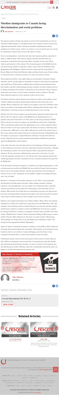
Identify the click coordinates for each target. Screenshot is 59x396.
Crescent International (15, 339)
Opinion (31, 380)
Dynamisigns (37, 392)
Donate (45, 375)
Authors (31, 375)
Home (12, 375)
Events (29, 385)
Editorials (24, 380)
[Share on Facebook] (53, 36)
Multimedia (36, 385)
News (25, 375)
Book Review (20, 382)
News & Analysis (40, 380)
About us (52, 375)
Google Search (33, 377)
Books (23, 385)
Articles (17, 385)
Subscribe (38, 375)
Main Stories (16, 380)
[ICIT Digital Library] (51, 2)
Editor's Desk (29, 382)
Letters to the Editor (49, 382)
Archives (19, 375)
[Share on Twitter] (56, 36)
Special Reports (50, 380)
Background (38, 382)
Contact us (24, 377)
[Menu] (57, 7)
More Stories (8, 304)
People (43, 385)
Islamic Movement (9, 382)
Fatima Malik (43, 339)
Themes (50, 385)
